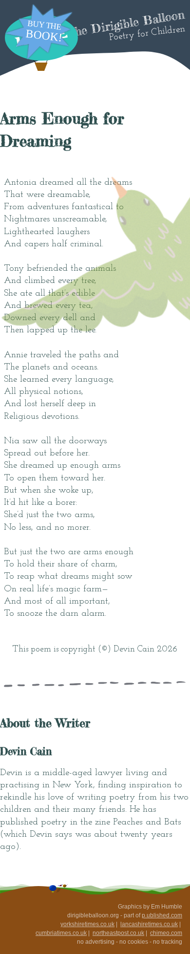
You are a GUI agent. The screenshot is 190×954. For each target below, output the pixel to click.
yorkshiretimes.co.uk (87, 924)
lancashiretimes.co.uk (149, 924)
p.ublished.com (162, 915)
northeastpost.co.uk (118, 933)
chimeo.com (166, 933)
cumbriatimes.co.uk (61, 933)
